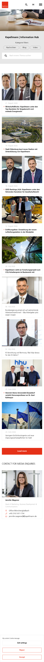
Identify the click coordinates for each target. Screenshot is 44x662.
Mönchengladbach (21, 511)
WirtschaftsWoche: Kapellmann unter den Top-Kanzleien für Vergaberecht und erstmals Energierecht (21, 109)
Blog (24, 48)
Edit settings (22, 643)
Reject (22, 650)
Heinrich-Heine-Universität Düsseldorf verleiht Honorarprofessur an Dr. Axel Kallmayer (20, 395)
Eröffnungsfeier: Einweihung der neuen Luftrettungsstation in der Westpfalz (21, 231)
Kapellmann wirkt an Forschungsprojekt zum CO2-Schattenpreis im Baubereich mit (22, 271)
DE (33, 5)
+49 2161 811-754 (16, 514)
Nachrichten (11, 48)
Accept (22, 657)
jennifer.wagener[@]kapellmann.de (23, 516)
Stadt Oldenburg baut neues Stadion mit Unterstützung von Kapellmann (21, 151)
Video (35, 48)
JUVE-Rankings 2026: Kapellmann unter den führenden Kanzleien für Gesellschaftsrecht (22, 191)
